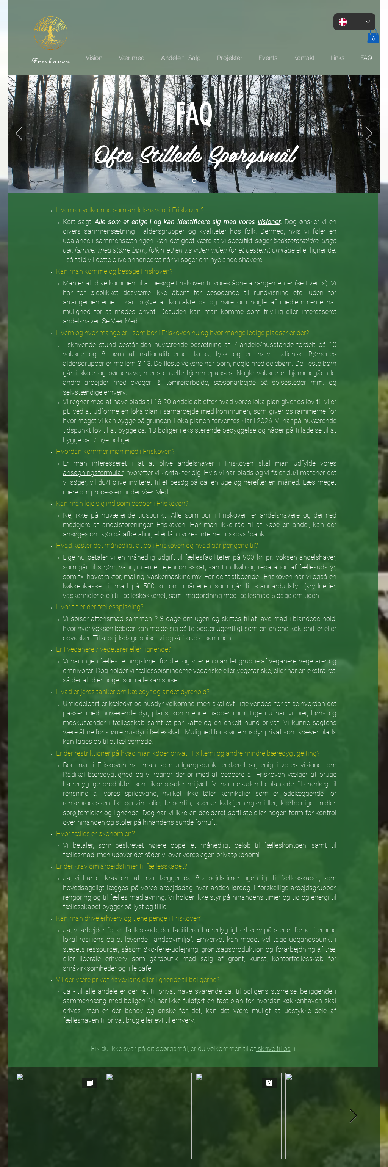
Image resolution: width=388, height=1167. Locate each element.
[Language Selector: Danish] (354, 21)
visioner (269, 222)
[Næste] (369, 134)
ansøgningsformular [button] (93, 473)
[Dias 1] (194, 181)
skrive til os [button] (273, 1048)
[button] (373, 35)
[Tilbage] (19, 134)
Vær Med (124, 321)
